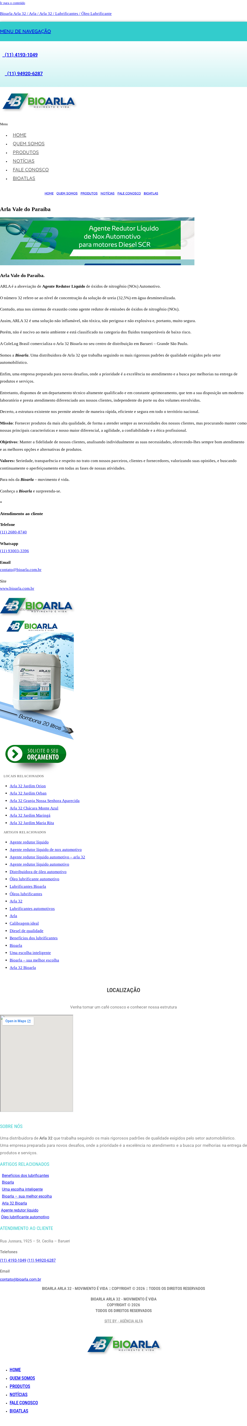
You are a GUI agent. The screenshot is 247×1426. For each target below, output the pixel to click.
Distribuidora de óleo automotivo (38, 871)
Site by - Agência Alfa (123, 1321)
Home (19, 135)
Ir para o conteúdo (12, 3)
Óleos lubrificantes (26, 894)
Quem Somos (29, 143)
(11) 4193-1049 (20, 55)
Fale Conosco (31, 169)
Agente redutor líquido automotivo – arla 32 (47, 857)
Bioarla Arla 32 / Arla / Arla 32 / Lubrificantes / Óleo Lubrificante (56, 13)
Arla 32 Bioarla (23, 967)
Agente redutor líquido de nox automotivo (46, 849)
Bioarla (16, 945)
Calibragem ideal (24, 923)
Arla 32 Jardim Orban (28, 793)
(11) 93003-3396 (14, 551)
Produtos (26, 152)
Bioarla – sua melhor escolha (34, 960)
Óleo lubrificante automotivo (34, 879)
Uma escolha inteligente (30, 952)
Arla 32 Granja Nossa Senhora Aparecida (45, 800)
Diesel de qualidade (26, 931)
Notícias (23, 161)
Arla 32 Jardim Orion (28, 786)
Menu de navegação (25, 31)
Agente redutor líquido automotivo (39, 864)
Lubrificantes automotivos (32, 908)
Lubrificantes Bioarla (28, 886)
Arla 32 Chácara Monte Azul (34, 808)
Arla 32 (16, 901)
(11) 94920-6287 (24, 73)
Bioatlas (24, 178)
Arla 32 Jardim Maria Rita (32, 823)
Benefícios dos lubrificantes (34, 938)
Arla (13, 916)
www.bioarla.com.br (17, 588)
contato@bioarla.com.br (20, 569)
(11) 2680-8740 (13, 532)
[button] (80, 124)
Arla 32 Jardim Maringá (30, 815)
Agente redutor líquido (29, 842)
